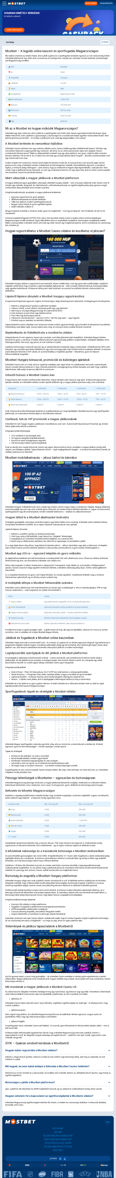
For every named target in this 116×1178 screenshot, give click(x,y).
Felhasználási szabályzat (58, 1136)
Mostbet (58, 1150)
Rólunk (58, 1132)
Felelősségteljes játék (58, 1143)
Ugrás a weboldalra (14, 30)
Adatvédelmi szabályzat (58, 1139)
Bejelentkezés (106, 3)
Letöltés (105, 42)
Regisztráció (91, 3)
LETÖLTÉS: (53, 1158)
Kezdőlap (58, 1128)
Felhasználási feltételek (58, 1146)
